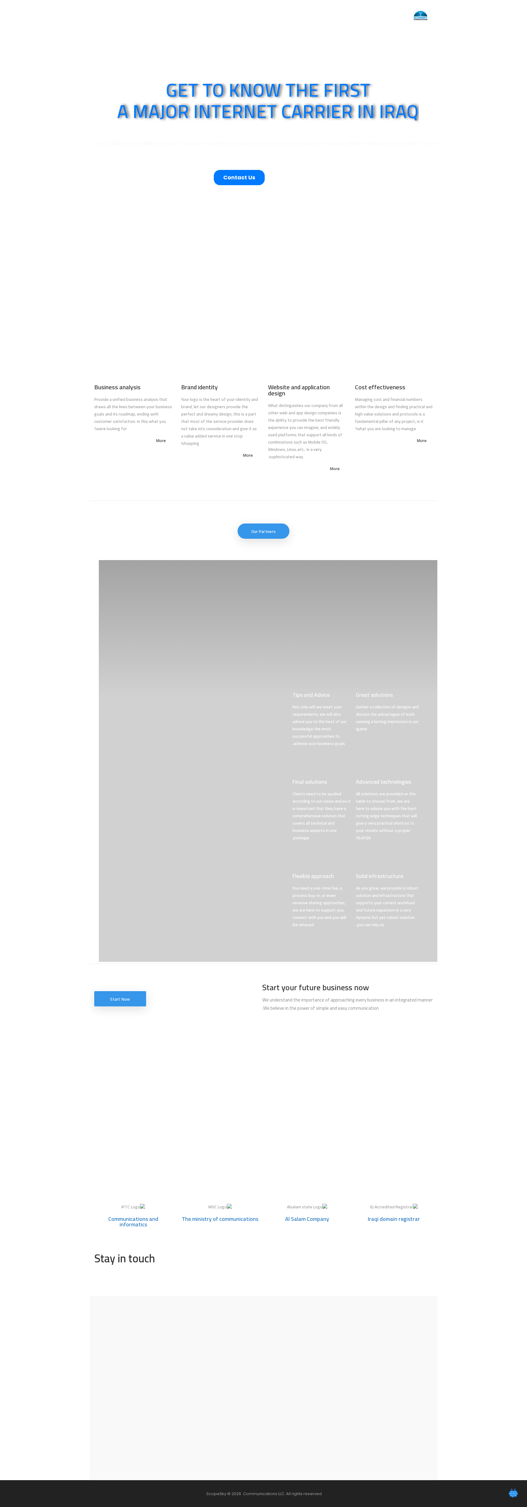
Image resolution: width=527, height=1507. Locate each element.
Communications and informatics (133, 1221)
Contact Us (187, 15)
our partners (263, 531)
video (305, 179)
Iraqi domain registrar (394, 1219)
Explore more (263, 232)
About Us (215, 15)
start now (120, 999)
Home (329, 15)
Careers (240, 15)
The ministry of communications (220, 1219)
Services (306, 15)
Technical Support (272, 15)
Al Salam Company (307, 1219)
